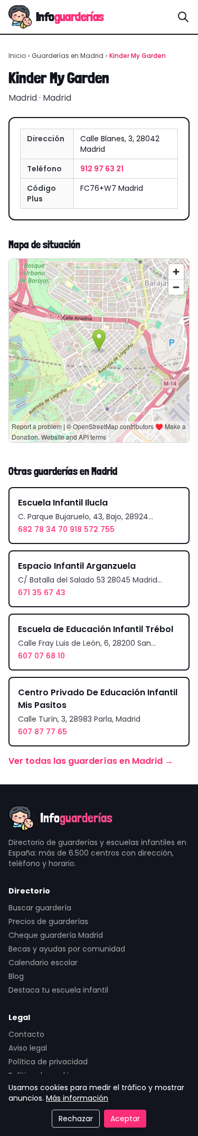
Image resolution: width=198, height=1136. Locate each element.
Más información (77, 1098)
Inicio (17, 55)
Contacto (26, 1034)
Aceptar (125, 1118)
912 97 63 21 (102, 168)
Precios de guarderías (48, 921)
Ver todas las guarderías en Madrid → (90, 761)
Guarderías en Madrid (67, 55)
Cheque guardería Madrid (55, 935)
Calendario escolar (43, 962)
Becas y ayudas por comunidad (66, 949)
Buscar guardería (39, 907)
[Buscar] (183, 17)
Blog (16, 976)
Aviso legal (27, 1048)
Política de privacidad (48, 1061)
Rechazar (76, 1118)
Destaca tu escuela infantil (58, 990)
